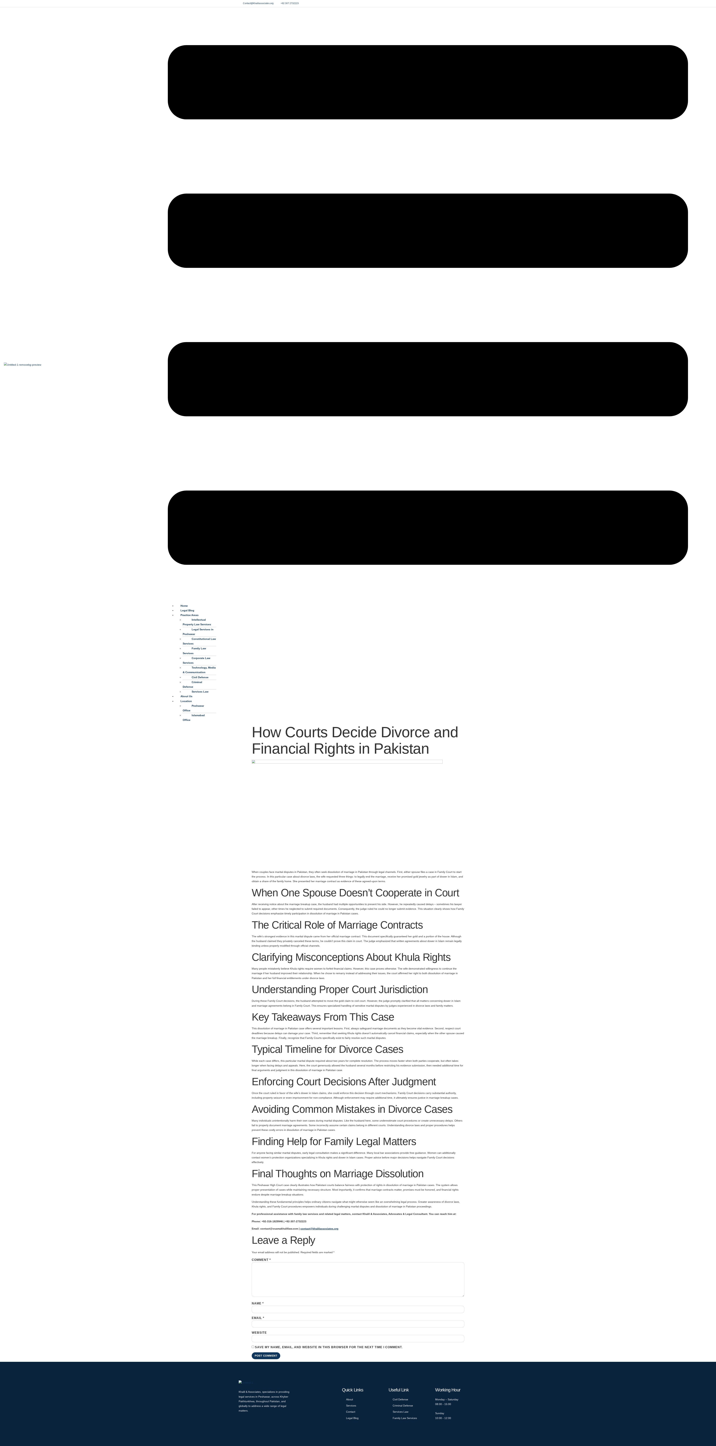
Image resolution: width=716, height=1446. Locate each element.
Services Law (200, 691)
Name (258, 1303)
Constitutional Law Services (199, 641)
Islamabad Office (194, 717)
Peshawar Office (193, 708)
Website (259, 1332)
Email (258, 1318)
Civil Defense (200, 677)
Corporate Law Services (196, 660)
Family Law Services (194, 651)
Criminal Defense (192, 684)
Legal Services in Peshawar (198, 632)
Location (186, 701)
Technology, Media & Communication (199, 670)
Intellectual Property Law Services (197, 622)
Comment (261, 1259)
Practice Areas (189, 615)
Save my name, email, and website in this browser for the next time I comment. (329, 1347)
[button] (428, 306)
